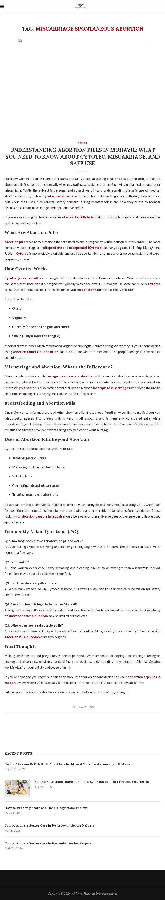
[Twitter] (82, 878)
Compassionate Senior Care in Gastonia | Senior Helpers (48, 843)
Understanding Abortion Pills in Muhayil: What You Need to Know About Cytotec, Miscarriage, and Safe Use (82, 157)
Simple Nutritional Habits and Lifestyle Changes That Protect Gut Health (92, 782)
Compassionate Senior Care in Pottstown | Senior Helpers (49, 825)
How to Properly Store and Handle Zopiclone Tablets (46, 808)
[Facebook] (73, 878)
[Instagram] (92, 878)
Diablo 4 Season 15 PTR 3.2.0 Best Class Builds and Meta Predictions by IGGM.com (68, 764)
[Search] (163, 6)
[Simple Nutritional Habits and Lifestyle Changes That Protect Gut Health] (17, 788)
